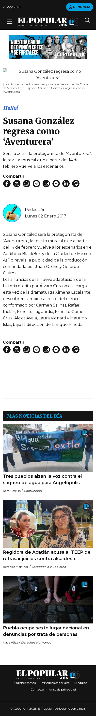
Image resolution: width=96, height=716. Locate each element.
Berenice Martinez (16, 567)
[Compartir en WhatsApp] (27, 184)
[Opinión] (48, 46)
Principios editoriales (55, 683)
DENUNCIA (81, 7)
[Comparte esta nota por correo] (46, 184)
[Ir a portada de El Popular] (48, 22)
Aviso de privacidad (62, 689)
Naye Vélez (10, 642)
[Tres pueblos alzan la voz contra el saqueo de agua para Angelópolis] (48, 448)
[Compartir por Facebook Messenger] (56, 184)
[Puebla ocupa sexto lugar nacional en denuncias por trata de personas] (48, 599)
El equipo (80, 683)
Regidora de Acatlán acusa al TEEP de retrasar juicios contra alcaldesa (47, 555)
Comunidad (33, 491)
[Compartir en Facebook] (7, 184)
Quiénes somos (25, 683)
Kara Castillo (12, 491)
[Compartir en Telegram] (36, 184)
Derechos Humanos (36, 642)
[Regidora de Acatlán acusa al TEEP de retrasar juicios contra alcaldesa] (48, 524)
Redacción (35, 209)
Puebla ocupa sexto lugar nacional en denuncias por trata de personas (46, 631)
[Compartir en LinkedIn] (66, 184)
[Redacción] (12, 212)
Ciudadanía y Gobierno (49, 567)
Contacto (37, 689)
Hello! (10, 108)
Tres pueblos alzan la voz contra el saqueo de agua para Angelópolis (42, 479)
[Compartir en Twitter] (17, 184)
